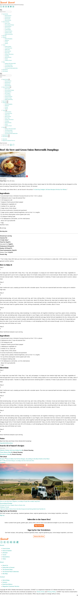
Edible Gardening (9, 34)
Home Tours (7, 23)
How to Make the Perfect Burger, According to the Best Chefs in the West (17, 460)
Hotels (6, 58)
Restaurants (7, 18)
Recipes (2, 459)
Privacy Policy (51, 591)
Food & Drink (5, 14)
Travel (3, 45)
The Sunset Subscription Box (11, 68)
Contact (2, 577)
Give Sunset (5, 71)
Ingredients (3, 443)
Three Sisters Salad (6, 452)
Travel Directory (8, 48)
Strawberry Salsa (5, 454)
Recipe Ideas (8, 17)
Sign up (2, 515)
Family (6, 41)
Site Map (5, 573)
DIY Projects (7, 28)
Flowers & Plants (8, 31)
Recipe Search (8, 15)
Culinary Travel (8, 60)
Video (4, 559)
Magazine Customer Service (8, 140)
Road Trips (7, 52)
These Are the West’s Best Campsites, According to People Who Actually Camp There (20, 501)
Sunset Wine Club (9, 66)
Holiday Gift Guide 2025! (10, 63)
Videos (6, 43)
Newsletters (5, 69)
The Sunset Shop (8, 65)
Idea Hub (4, 35)
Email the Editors (7, 584)
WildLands (7, 49)
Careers (4, 582)
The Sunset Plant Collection (10, 571)
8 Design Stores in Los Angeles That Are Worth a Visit (12, 505)
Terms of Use (41, 591)
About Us (5, 565)
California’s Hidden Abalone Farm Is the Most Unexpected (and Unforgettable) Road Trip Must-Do (22, 509)
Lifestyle (4, 37)
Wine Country (8, 51)
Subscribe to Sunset (8, 567)
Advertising (5, 580)
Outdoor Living (8, 32)
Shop (3, 62)
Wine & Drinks (8, 20)
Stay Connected (3, 143)
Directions (10, 443)
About (2, 562)
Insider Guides (8, 46)
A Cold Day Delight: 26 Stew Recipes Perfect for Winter (50, 189)
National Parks (8, 57)
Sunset (2, 545)
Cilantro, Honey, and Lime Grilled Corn (11, 450)
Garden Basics (8, 26)
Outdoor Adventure (9, 54)
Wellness (7, 40)
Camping (7, 55)
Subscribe (4, 139)
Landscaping (8, 29)
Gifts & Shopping (8, 38)
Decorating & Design (9, 24)
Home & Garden (5, 21)
